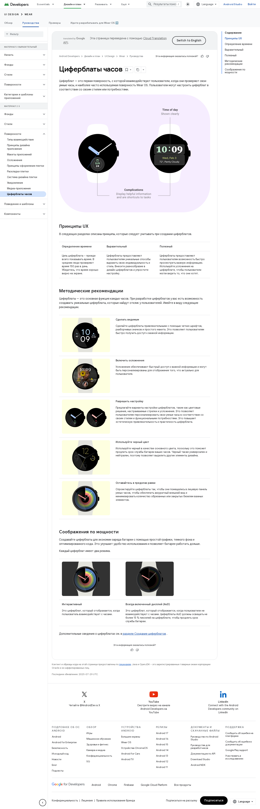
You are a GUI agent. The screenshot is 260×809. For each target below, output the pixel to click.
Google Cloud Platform (154, 785)
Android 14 (162, 750)
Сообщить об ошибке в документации (238, 743)
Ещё (124, 4)
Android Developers (69, 56)
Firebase (129, 785)
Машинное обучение (98, 738)
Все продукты (182, 785)
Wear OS (126, 742)
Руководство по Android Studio (204, 738)
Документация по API (203, 753)
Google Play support (236, 750)
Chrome (112, 785)
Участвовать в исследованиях (234, 757)
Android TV (127, 759)
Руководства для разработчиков (200, 747)
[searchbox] (23, 34)
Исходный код (60, 753)
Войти (252, 4)
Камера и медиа (95, 750)
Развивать (101, 4)
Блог (54, 765)
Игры (89, 733)
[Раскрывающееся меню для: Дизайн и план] (86, 4)
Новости (56, 759)
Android (56, 736)
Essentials (43, 4)
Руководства (30, 22)
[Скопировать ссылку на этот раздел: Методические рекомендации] (126, 291)
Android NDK (198, 765)
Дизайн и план (72, 4)
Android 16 (162, 738)
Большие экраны (130, 736)
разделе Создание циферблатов (144, 634)
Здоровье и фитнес (97, 744)
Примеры (55, 22)
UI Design (11, 14)
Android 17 (162, 733)
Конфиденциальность (99, 755)
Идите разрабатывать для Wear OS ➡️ (94, 22)
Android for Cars (130, 753)
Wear (29, 14)
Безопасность (60, 748)
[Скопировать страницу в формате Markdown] (138, 70)
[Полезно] (202, 56)
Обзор (8, 22)
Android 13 (162, 755)
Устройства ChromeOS (134, 748)
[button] (21, 55)
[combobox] (164, 4)
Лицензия (87, 800)
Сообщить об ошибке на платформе (239, 734)
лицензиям (125, 664)
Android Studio (232, 4)
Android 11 (162, 767)
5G (88, 761)
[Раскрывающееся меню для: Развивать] (112, 4)
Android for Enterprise (64, 742)
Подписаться (214, 800)
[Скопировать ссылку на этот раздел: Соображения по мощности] (122, 532)
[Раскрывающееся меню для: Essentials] (54, 4)
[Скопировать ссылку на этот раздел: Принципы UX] (92, 227)
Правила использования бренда (115, 800)
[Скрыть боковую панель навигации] (42, 802)
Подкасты (57, 770)
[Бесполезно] (207, 56)
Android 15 (162, 744)
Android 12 (162, 761)
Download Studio (200, 759)
